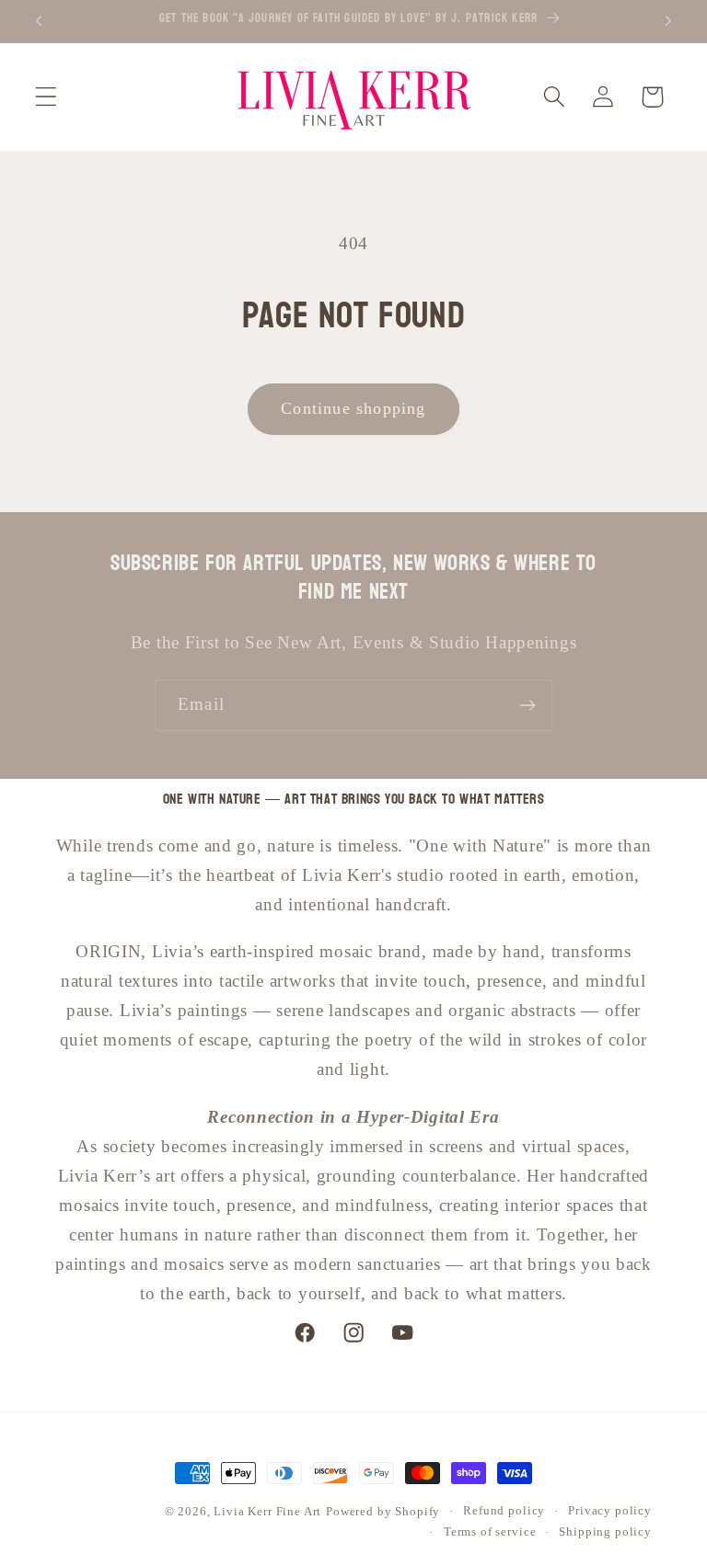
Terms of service (490, 1531)
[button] (46, 97)
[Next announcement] (668, 21)
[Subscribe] (527, 705)
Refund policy (504, 1510)
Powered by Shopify (383, 1511)
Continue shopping (353, 408)
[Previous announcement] (38, 21)
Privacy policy (610, 1510)
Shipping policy (605, 1531)
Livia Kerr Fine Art (267, 1511)
